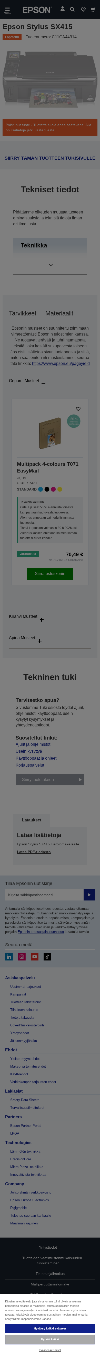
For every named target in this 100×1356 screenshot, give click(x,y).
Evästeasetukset (50, 1350)
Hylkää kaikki (50, 1339)
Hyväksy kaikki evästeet (50, 1328)
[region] (50, 1325)
